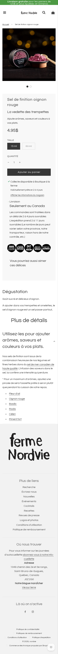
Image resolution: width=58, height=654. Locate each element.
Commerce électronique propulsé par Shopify (29, 646)
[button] (27, 86)
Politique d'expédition (41, 637)
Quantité (12, 156)
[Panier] (53, 13)
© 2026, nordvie (29, 641)
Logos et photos (29, 520)
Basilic (13, 404)
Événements (29, 501)
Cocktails (29, 506)
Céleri (12, 414)
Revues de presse (29, 515)
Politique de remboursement (29, 529)
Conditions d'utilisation (29, 525)
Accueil (5, 24)
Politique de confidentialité (27, 629)
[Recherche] (43, 13)
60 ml (29, 146)
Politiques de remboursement (29, 633)
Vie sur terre (29, 587)
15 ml (14, 146)
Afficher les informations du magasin (27, 195)
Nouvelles (29, 496)
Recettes (29, 510)
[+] (20, 162)
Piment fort (15, 419)
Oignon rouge (17, 398)
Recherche (29, 487)
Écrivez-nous (29, 491)
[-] (8, 162)
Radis (12, 409)
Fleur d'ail (14, 393)
